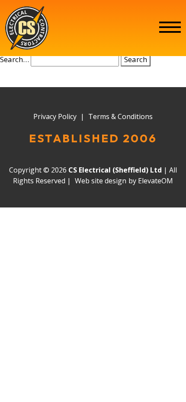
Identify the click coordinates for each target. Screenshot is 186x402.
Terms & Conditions (120, 116)
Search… (14, 59)
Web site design (100, 180)
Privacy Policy (55, 116)
